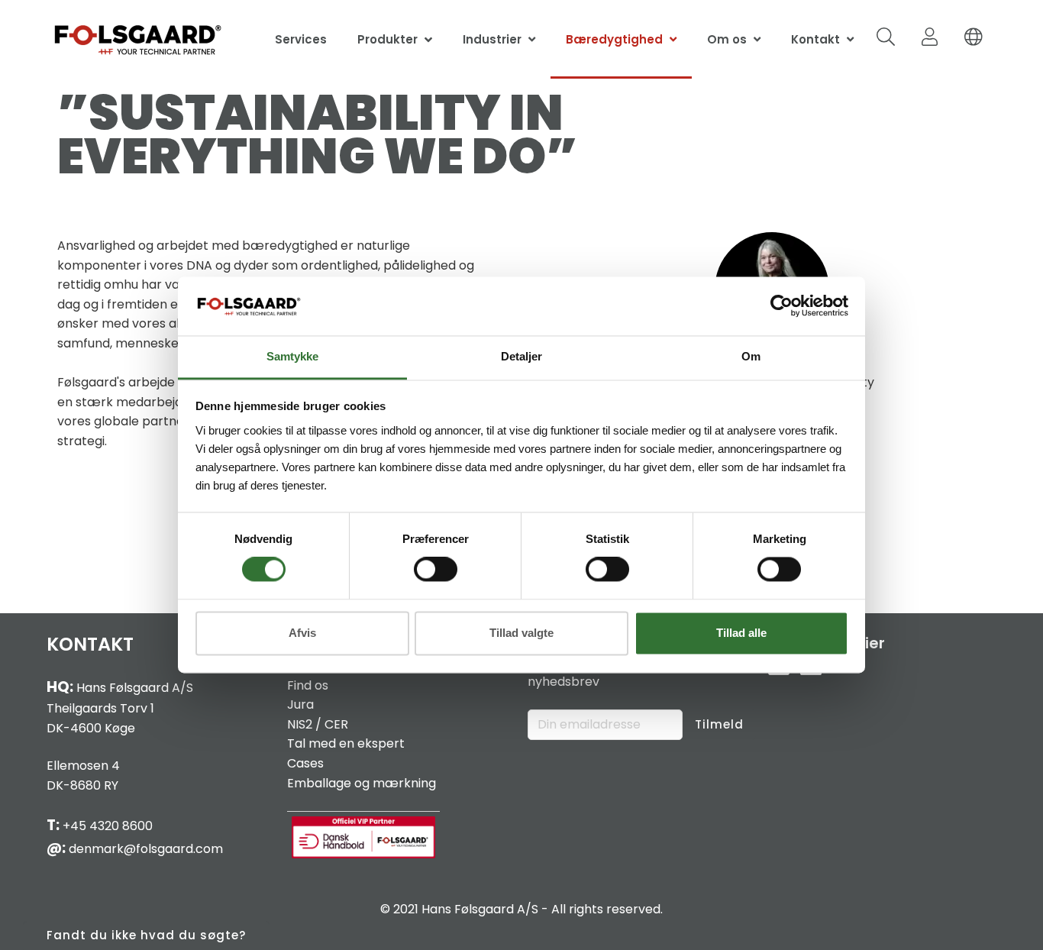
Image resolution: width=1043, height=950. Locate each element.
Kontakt (815, 39)
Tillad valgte (521, 632)
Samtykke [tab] (292, 356)
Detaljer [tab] (521, 356)
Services (301, 39)
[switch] (435, 569)
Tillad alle (741, 632)
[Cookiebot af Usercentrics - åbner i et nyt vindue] (781, 306)
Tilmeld (719, 724)
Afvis (302, 632)
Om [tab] (750, 356)
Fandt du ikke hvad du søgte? (146, 935)
